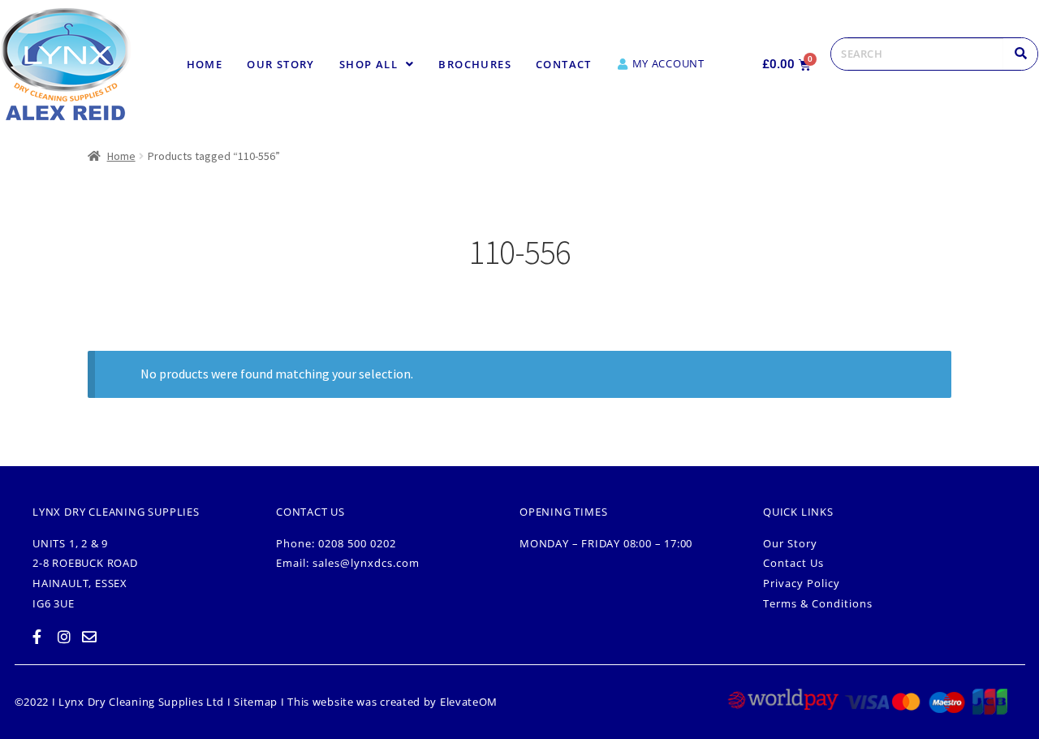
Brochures (474, 64)
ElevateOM (469, 701)
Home (205, 64)
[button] (377, 64)
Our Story (281, 64)
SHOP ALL (368, 64)
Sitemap (256, 701)
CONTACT (564, 64)
